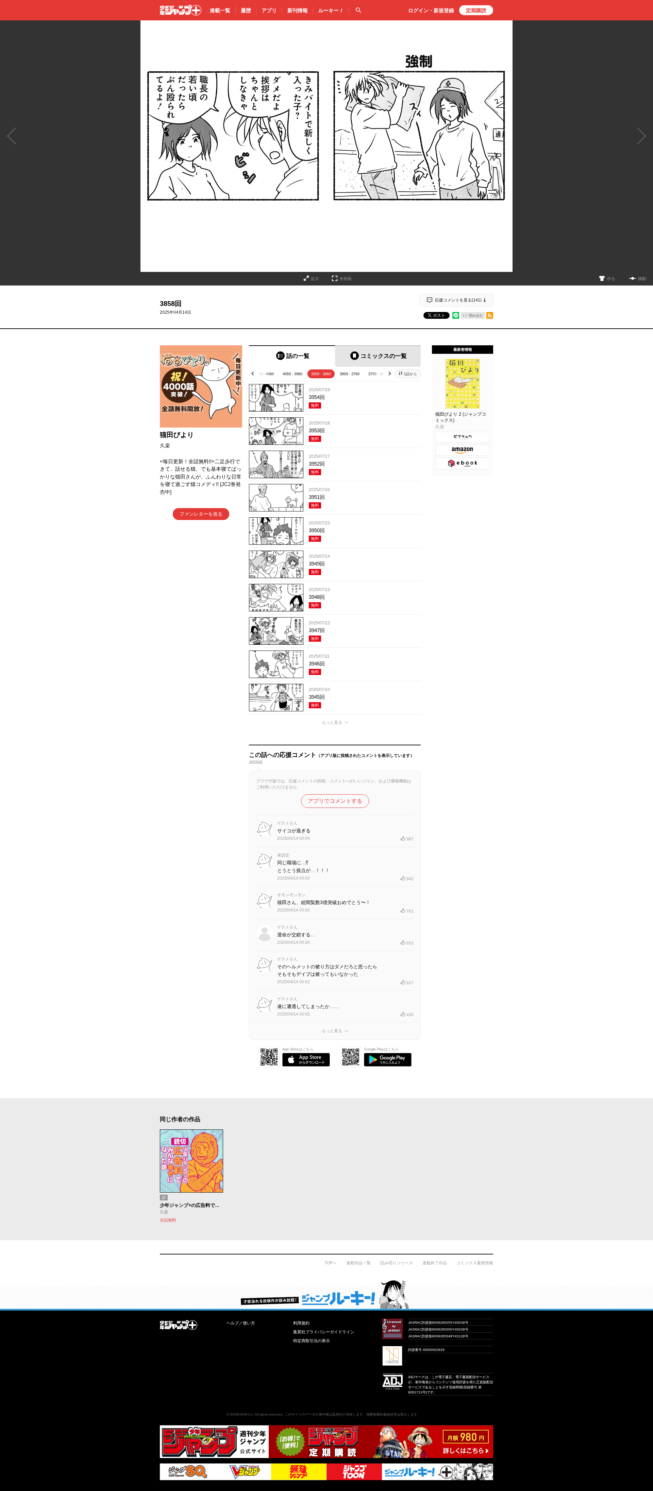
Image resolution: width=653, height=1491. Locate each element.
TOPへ (330, 1263)
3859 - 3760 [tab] (349, 374)
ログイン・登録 (431, 10)
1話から (410, 374)
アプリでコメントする (335, 801)
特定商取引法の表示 (311, 1340)
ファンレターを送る (201, 514)
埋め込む (475, 315)
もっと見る (332, 722)
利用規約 (301, 1323)
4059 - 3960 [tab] (292, 374)
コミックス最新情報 (474, 1263)
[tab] (292, 356)
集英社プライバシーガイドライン (323, 1332)
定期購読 (476, 10)
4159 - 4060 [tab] (264, 374)
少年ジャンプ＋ (180, 10)
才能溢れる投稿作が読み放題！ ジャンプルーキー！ (326, 1294)
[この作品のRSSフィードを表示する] (489, 315)
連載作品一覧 (358, 1263)
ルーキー (331, 10)
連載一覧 (220, 10)
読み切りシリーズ (396, 1263)
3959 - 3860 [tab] (321, 374)
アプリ (269, 10)
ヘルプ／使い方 (241, 1323)
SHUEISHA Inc (241, 1414)
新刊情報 (297, 10)
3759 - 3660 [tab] (378, 374)
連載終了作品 (434, 1263)
